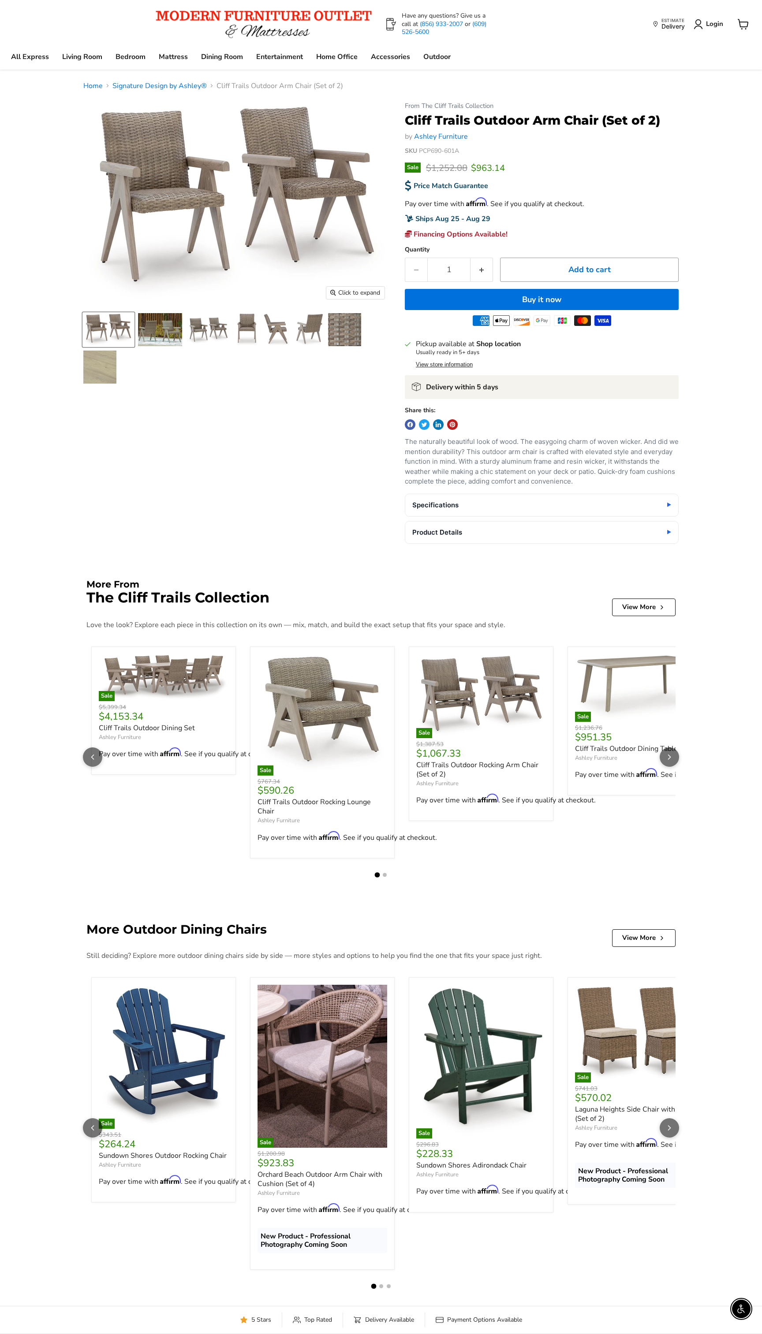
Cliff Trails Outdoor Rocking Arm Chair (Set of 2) (477, 769)
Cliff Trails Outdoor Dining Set (147, 728)
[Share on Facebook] (410, 424)
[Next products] (669, 757)
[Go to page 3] (389, 1286)
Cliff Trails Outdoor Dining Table (626, 749)
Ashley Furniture (441, 136)
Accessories (390, 57)
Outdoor (437, 57)
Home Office (337, 57)
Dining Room (222, 57)
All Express (30, 57)
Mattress (173, 57)
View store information (444, 365)
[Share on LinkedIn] (438, 424)
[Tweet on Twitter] (424, 424)
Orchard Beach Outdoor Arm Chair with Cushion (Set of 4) (320, 1179)
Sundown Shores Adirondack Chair (471, 1165)
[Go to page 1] (377, 875)
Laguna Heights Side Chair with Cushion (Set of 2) (639, 1114)
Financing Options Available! (460, 234)
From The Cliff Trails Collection (449, 106)
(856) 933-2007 (442, 24)
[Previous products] (92, 757)
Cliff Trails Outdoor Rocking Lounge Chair (314, 806)
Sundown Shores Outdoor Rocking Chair (163, 1155)
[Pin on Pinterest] (452, 424)
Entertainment (279, 57)
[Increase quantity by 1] (482, 270)
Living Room (82, 57)
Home (93, 86)
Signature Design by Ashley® (159, 86)
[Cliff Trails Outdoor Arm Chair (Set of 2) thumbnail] (108, 329)
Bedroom (131, 57)
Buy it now (541, 299)
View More (639, 606)
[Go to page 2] (385, 875)
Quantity (417, 249)
